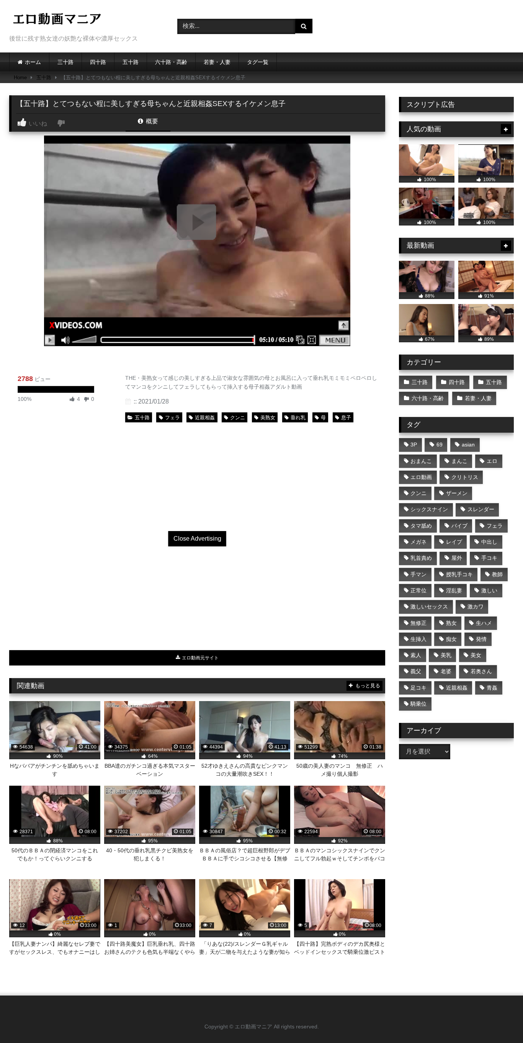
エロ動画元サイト (200, 657)
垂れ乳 (298, 417)
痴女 (451, 639)
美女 (476, 655)
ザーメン (456, 493)
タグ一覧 (257, 62)
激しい (489, 590)
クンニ (237, 417)
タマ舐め (421, 526)
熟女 (451, 623)
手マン (418, 574)
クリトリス (464, 477)
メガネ (418, 542)
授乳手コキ (459, 574)
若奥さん (481, 671)
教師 (497, 574)
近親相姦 (205, 417)
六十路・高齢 (171, 62)
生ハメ (484, 623)
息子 (346, 417)
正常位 (418, 590)
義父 (415, 671)
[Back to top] (499, 1020)
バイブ (459, 526)
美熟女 (267, 417)
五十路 (131, 62)
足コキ (418, 688)
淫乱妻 (454, 590)
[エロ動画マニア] (57, 20)
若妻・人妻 (217, 62)
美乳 (446, 655)
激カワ (475, 606)
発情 (481, 639)
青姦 (492, 688)
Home (20, 77)
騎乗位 (418, 704)
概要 (151, 121)
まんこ (459, 461)
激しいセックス (429, 606)
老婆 (446, 671)
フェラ (172, 417)
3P (413, 444)
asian (468, 444)
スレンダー (480, 509)
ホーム (33, 62)
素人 (415, 655)
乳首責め (421, 558)
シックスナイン (429, 509)
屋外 (456, 558)
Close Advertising (197, 538)
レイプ (454, 542)
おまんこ (421, 461)
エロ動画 (421, 477)
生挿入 (418, 639)
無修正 (418, 623)
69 (439, 444)
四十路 (98, 62)
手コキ (489, 558)
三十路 (65, 62)
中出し (489, 542)
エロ (492, 461)
